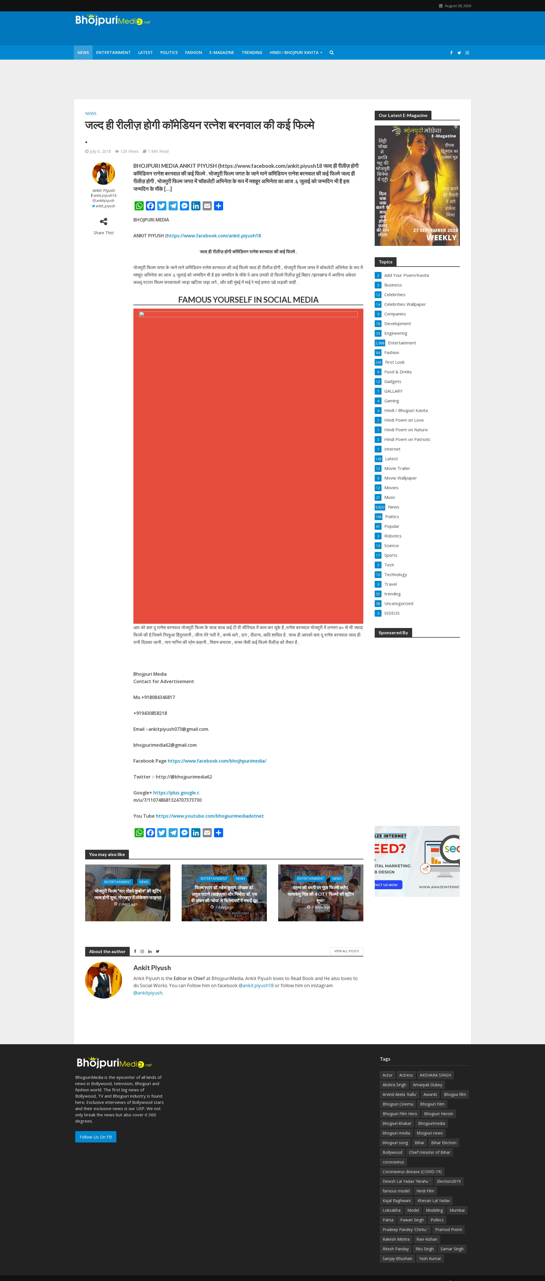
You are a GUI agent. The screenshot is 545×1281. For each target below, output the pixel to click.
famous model (396, 1191)
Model (413, 1210)
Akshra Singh (394, 1084)
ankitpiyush (105, 200)
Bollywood (392, 1152)
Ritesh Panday (396, 1248)
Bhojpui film (455, 1094)
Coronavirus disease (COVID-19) (412, 1171)
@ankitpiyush (147, 993)
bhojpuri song (395, 1142)
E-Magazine (221, 52)
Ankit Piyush (104, 190)
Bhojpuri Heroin (438, 1113)
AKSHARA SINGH (435, 1075)
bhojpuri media (396, 1133)
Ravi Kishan (426, 1239)
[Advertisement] (417, 728)
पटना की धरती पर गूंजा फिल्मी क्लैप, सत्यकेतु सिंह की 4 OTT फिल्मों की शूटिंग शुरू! (321, 894)
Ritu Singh (425, 1248)
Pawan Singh (412, 1220)
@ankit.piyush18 (256, 985)
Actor (388, 1075)
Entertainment (113, 52)
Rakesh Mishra (396, 1239)
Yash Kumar (430, 1258)
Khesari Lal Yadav (434, 1200)
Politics (169, 52)
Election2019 (449, 1181)
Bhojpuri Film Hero (400, 1113)
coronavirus (393, 1162)
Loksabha (392, 1210)
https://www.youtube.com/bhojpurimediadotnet (210, 816)
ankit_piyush (105, 206)
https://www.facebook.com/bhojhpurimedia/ (217, 761)
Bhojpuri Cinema (398, 1104)
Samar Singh (452, 1248)
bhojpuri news (430, 1133)
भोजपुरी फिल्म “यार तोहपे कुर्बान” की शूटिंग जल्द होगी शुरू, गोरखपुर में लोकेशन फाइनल (128, 894)
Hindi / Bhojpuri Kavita (294, 52)
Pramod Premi (448, 1229)
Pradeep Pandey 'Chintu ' (405, 1229)
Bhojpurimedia (431, 1123)
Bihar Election (443, 1142)
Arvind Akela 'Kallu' (400, 1094)
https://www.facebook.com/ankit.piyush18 (214, 236)
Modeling (434, 1210)
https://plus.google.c (176, 793)
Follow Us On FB (96, 1137)
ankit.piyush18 (104, 195)
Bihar (419, 1142)
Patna (388, 1220)
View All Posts (346, 951)
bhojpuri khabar (397, 1123)
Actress (406, 1075)
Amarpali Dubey (427, 1084)
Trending (252, 52)
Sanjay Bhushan (397, 1258)
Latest (145, 52)
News (83, 52)
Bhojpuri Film (432, 1104)
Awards (430, 1094)
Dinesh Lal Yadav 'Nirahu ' (406, 1181)
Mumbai (457, 1210)
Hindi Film (425, 1191)
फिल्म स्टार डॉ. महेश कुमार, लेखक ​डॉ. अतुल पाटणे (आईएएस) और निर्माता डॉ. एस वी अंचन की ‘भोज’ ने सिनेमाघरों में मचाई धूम (224, 894)
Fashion (193, 52)
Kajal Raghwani (397, 1200)
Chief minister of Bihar (429, 1152)
